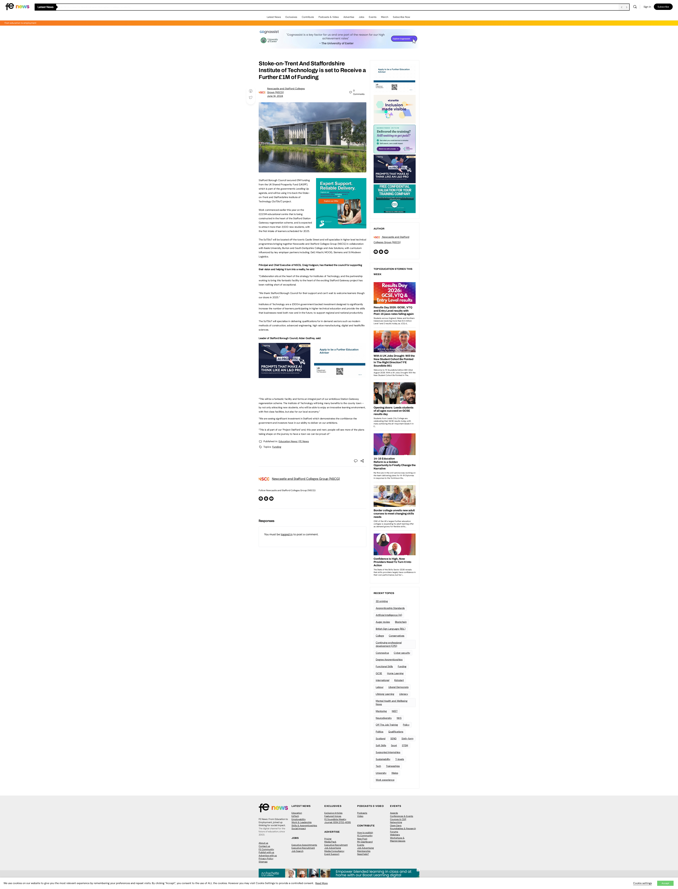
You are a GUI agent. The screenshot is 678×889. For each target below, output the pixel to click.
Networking (396, 822)
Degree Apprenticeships (389, 659)
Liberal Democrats (398, 687)
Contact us (264, 846)
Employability (299, 819)
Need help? (363, 854)
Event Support (331, 854)
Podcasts (362, 812)
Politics (379, 731)
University (381, 773)
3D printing (382, 601)
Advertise (348, 17)
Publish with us (266, 852)
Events (372, 17)
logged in (287, 534)
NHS (399, 718)
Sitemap (263, 861)
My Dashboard (365, 841)
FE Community (266, 849)
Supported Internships (388, 752)
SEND (393, 738)
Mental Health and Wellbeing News (392, 702)
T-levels (399, 759)
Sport (394, 745)
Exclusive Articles (333, 812)
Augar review (383, 621)
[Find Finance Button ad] (395, 138)
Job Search (297, 851)
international (382, 680)
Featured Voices (332, 816)
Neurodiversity (384, 718)
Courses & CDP (398, 819)
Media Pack (330, 841)
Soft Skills (381, 745)
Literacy (403, 694)
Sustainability (383, 759)
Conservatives (396, 635)
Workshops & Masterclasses (397, 839)
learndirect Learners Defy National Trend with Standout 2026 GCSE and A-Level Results (110, 7)
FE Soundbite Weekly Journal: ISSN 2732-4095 (337, 821)
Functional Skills (384, 666)
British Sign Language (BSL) (390, 628)
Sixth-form (407, 738)
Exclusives (291, 17)
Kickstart (399, 680)
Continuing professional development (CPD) (389, 644)
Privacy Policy (266, 858)
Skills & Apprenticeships (304, 825)
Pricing (327, 838)
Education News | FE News (294, 441)
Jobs (361, 17)
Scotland (380, 738)
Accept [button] (665, 883)
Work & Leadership (302, 822)
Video (360, 816)
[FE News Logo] (17, 6)
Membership (363, 851)
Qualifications (395, 731)
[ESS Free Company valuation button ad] (395, 198)
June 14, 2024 (275, 96)
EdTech (295, 816)
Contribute (308, 17)
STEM (405, 745)
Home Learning (395, 673)
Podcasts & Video (329, 17)
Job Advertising (332, 847)
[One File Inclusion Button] (395, 108)
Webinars (395, 834)
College (380, 635)
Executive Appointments (304, 844)
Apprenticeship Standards (390, 608)
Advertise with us (268, 855)
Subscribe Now (401, 17)
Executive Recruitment (303, 847)
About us (263, 842)
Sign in (647, 6)
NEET (395, 711)
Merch (384, 17)
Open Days (396, 825)
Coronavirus (382, 652)
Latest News (274, 17)
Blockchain (401, 621)
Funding (276, 446)
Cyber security (402, 652)
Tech (378, 766)
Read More (321, 883)
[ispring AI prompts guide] (284, 376)
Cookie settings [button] (642, 883)
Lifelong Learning (385, 694)
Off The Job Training (387, 724)
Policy (406, 724)
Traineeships (393, 766)
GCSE (379, 673)
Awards (394, 812)
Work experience (385, 779)
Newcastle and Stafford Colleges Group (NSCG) (306, 479)
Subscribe (663, 6)
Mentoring (381, 711)
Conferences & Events (401, 816)
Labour (379, 687)
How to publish (365, 832)
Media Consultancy (334, 851)
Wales (394, 773)
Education (297, 812)
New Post (362, 838)
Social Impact (299, 828)
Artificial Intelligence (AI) (389, 615)
